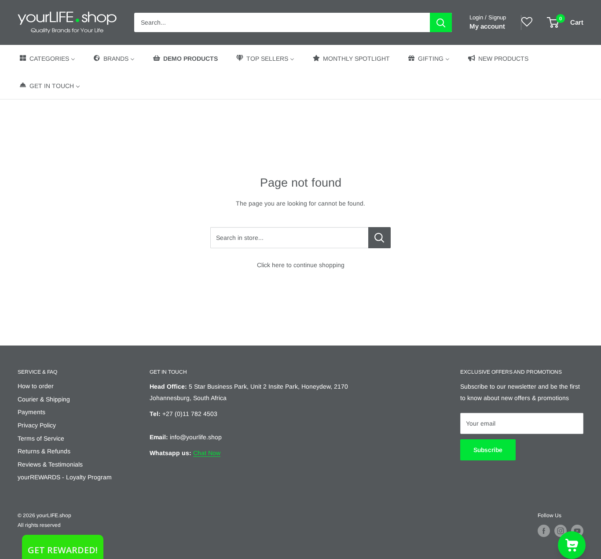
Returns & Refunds (44, 451)
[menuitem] (47, 58)
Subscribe (487, 449)
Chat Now (206, 452)
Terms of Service (41, 438)
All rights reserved (39, 525)
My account (487, 26)
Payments (31, 412)
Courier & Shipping (44, 399)
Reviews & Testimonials (50, 464)
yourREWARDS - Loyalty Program (65, 477)
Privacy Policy (37, 425)
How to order (36, 386)
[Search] (441, 22)
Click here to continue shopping (300, 264)
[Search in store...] (379, 237)
